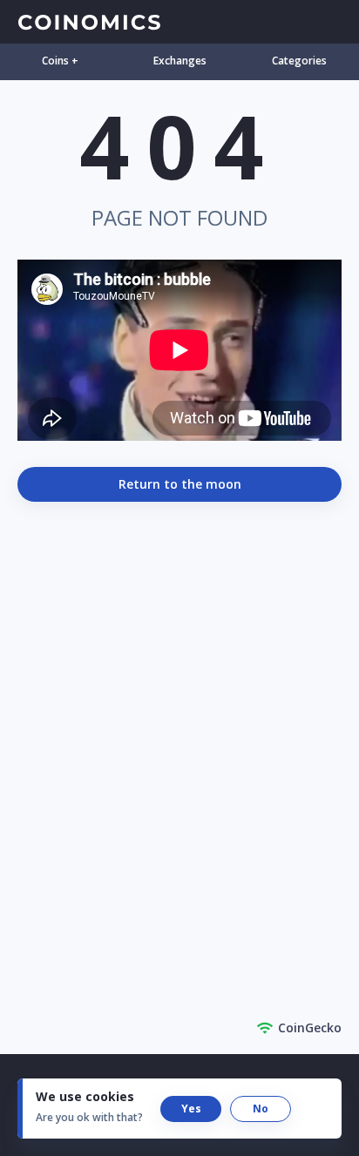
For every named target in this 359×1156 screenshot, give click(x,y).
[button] (190, 1109)
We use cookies (85, 1096)
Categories (299, 60)
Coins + (60, 60)
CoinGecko (310, 1027)
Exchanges (180, 60)
